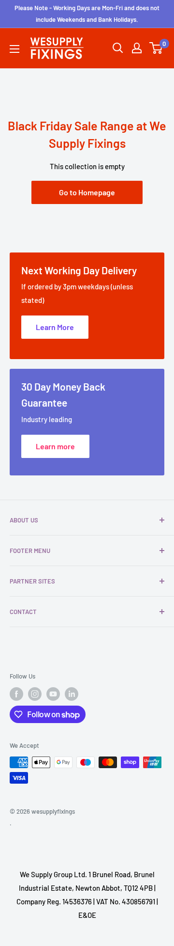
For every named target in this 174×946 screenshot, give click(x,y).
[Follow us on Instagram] (35, 694)
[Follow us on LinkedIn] (71, 694)
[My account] (137, 48)
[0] (156, 48)
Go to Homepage (87, 192)
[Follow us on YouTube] (53, 694)
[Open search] (118, 48)
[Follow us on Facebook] (16, 694)
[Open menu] (14, 49)
